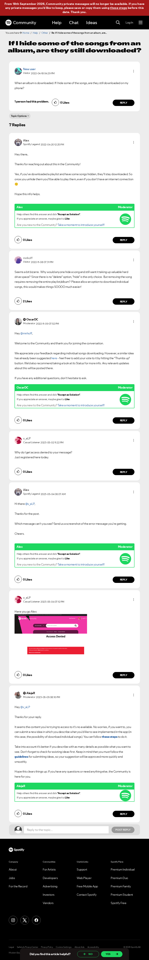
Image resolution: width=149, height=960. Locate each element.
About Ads (79, 947)
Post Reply (123, 830)
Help (56, 23)
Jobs (12, 878)
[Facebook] (36, 920)
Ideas (91, 23)
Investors (49, 895)
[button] (133, 71)
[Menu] (141, 22)
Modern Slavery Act (18, 952)
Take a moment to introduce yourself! (81, 225)
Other (44, 33)
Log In (129, 22)
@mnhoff (26, 333)
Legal (11, 947)
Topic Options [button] (19, 116)
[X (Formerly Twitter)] (24, 920)
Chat (73, 23)
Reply (123, 103)
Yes (108, 954)
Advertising (50, 886)
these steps (118, 8)
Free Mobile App (87, 886)
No (90, 954)
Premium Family (121, 886)
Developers (50, 878)
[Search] (118, 22)
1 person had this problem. (32, 101)
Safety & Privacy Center (27, 947)
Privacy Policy (47, 947)
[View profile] (18, 71)
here (54, 358)
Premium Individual (123, 869)
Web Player (84, 878)
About (13, 869)
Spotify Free (118, 903)
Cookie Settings (64, 947)
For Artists (49, 869)
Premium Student (122, 895)
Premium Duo (119, 878)
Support (82, 869)
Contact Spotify (87, 895)
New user (29, 69)
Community (24, 23)
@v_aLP (30, 504)
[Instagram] (13, 920)
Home (25, 33)
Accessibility (93, 947)
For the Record (18, 886)
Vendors (48, 903)
